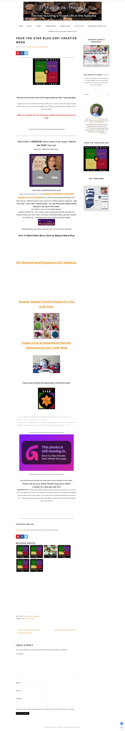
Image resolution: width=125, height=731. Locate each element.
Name (19, 683)
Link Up (30, 616)
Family (26, 616)
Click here (19, 530)
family (26, 618)
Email (18, 691)
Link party (32, 618)
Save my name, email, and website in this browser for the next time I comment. (45, 709)
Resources (36, 616)
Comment (20, 654)
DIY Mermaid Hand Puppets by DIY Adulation (46, 262)
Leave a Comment (42, 47)
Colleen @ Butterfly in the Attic (58, 194)
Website (19, 698)
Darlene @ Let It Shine (29, 197)
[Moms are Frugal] (62, 21)
